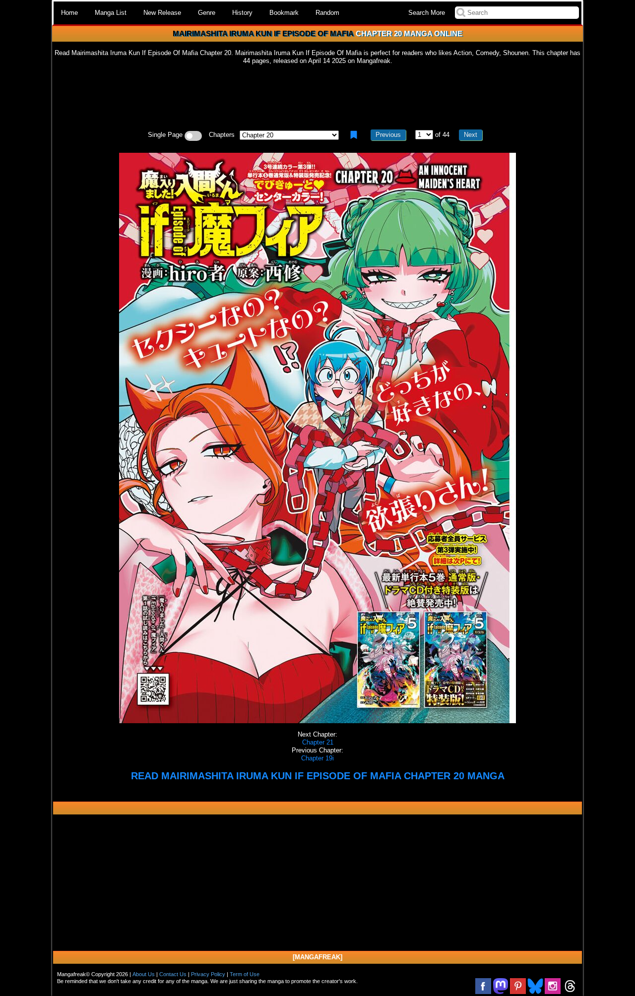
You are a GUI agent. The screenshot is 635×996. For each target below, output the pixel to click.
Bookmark (284, 12)
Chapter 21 (317, 742)
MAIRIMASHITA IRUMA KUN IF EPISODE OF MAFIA (263, 33)
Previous (388, 134)
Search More (426, 12)
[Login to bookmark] (353, 134)
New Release (162, 12)
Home (69, 12)
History (242, 12)
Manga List (111, 12)
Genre (206, 12)
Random (327, 12)
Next (470, 134)
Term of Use (244, 974)
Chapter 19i (317, 758)
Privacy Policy (208, 974)
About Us (143, 974)
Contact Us (173, 974)
